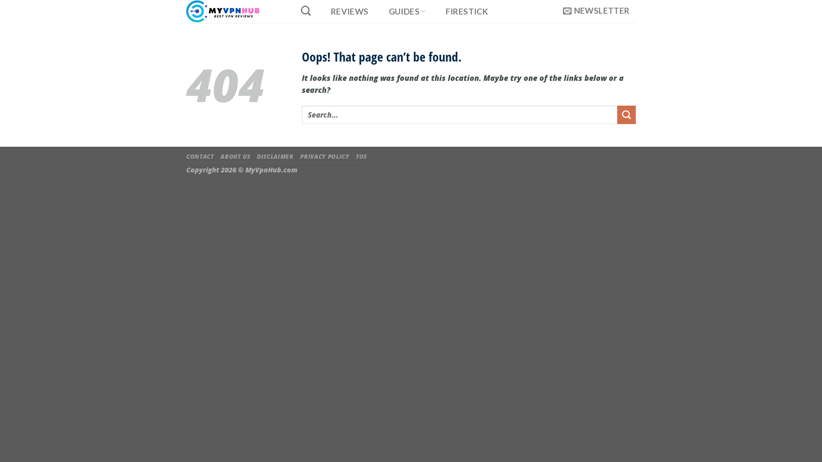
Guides (404, 11)
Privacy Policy (324, 156)
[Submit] (626, 115)
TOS (361, 156)
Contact (200, 156)
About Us (235, 156)
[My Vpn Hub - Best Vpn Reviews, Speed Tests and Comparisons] (234, 11)
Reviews (350, 11)
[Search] (306, 11)
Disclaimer (275, 156)
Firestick (467, 11)
